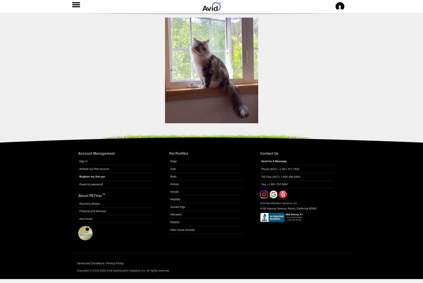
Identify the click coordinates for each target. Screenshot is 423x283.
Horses (174, 184)
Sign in (83, 161)
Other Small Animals (182, 230)
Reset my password (91, 184)
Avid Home (86, 219)
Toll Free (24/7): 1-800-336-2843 (280, 176)
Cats (173, 169)
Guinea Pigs (177, 207)
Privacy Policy (115, 263)
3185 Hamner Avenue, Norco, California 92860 (288, 208)
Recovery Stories (89, 203)
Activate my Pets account (94, 169)
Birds (173, 176)
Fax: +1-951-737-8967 (274, 184)
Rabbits (175, 222)
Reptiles (175, 199)
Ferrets (174, 191)
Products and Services (92, 211)
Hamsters (176, 214)
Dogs (173, 161)
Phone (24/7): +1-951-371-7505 (280, 169)
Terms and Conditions (90, 263)
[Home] (211, 9)
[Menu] (76, 5)
